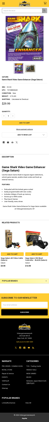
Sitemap (5, 388)
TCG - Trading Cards (33, 366)
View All (28, 403)
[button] (24, 134)
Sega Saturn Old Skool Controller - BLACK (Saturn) (36, 259)
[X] (16, 142)
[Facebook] (4, 142)
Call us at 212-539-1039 (24, 342)
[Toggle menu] (3, 3)
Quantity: (6, 111)
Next (46, 248)
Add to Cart (12, 254)
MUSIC (28, 377)
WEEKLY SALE (31, 370)
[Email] (8, 142)
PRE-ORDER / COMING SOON (12, 366)
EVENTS (5, 377)
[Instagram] (20, 348)
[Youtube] (29, 348)
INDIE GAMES (31, 373)
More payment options (24, 129)
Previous (2, 248)
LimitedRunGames (8, 403)
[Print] (12, 142)
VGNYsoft (5, 381)
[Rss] (33, 348)
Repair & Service (8, 373)
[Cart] (45, 3)
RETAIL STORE (7, 370)
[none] (24, 38)
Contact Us (6, 384)
